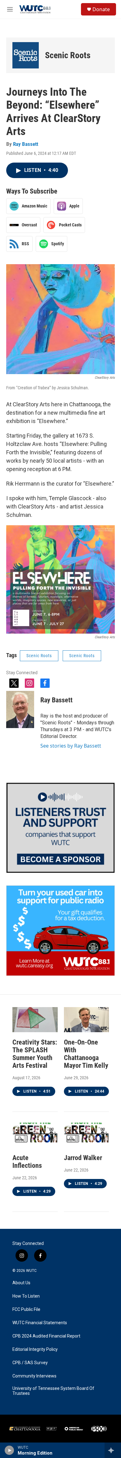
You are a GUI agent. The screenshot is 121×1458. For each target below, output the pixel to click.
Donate (101, 9)
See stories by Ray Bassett (70, 745)
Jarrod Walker (83, 1158)
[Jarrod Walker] (86, 1135)
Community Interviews (34, 1376)
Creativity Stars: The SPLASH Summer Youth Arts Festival (34, 1053)
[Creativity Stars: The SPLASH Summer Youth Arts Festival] (35, 1019)
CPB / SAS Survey (30, 1362)
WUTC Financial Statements (39, 1322)
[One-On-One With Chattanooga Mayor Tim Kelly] (86, 1019)
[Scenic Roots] (25, 55)
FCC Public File (26, 1309)
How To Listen (26, 1296)
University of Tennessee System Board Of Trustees (53, 1391)
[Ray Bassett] (20, 709)
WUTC (31, 1270)
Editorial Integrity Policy (35, 1349)
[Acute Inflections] (35, 1135)
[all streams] (113, 1450)
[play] (9, 1450)
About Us (21, 1283)
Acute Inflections (27, 1161)
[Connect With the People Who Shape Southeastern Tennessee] (60, 828)
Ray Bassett (25, 144)
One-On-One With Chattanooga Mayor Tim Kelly (86, 1053)
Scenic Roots (68, 55)
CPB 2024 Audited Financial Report (46, 1336)
